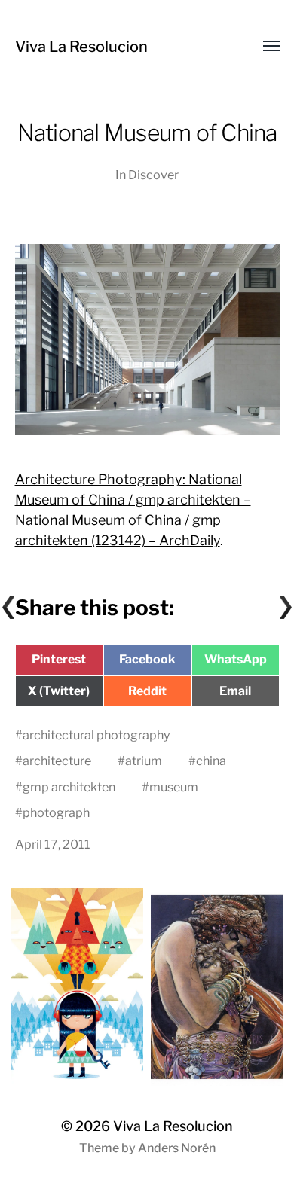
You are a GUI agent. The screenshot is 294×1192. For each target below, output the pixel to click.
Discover (153, 174)
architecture (57, 760)
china (211, 760)
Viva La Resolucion (81, 47)
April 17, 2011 (52, 844)
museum (173, 786)
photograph (56, 812)
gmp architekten (69, 786)
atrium (143, 760)
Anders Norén (177, 1148)
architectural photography (96, 734)
